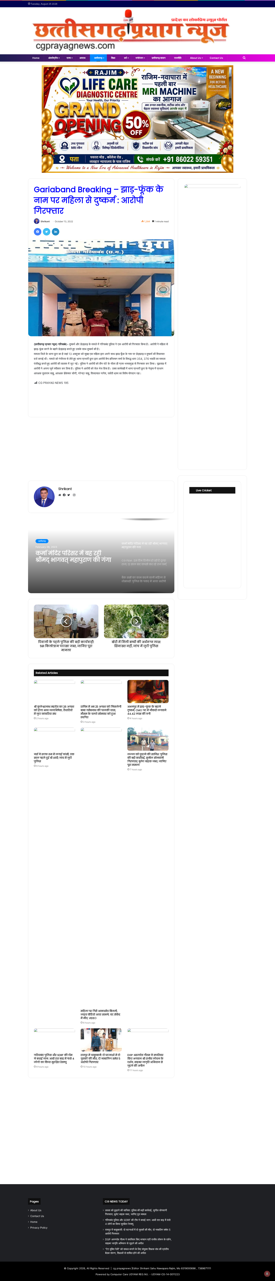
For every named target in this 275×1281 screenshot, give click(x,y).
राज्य (69, 57)
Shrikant (45, 221)
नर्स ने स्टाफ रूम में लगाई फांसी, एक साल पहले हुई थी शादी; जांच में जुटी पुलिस (54, 757)
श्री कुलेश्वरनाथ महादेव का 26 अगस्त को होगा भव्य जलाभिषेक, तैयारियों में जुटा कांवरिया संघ (54, 710)
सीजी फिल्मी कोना (45, 541)
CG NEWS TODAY (116, 1201)
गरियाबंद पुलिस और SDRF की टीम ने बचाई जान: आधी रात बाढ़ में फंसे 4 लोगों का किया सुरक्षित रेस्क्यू (54, 1058)
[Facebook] (37, 231)
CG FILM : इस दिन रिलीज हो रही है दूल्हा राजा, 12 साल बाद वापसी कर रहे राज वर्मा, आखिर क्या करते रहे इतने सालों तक (74, 556)
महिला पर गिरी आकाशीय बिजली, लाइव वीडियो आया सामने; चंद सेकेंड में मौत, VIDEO (100, 1014)
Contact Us (216, 57)
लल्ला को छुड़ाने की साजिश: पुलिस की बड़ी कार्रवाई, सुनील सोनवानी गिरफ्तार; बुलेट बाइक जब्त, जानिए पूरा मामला (147, 759)
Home (35, 57)
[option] (101, 556)
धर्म (125, 57)
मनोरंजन (139, 57)
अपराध (82, 57)
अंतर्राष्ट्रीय (53, 57)
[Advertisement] (101, 398)
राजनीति (177, 57)
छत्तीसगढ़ (98, 57)
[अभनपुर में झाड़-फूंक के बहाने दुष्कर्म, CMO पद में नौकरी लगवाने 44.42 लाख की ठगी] (148, 691)
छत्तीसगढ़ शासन (158, 57)
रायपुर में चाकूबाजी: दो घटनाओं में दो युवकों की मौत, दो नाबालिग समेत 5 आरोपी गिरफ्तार (100, 1058)
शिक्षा (113, 57)
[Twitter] (46, 231)
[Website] (60, 495)
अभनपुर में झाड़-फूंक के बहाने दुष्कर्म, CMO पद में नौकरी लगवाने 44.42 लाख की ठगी (146, 710)
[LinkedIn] (55, 231)
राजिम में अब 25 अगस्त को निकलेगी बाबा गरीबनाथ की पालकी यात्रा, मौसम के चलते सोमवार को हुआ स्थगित (101, 712)
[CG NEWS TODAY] (137, 30)
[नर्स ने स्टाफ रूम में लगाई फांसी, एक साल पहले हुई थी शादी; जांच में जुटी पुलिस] (54, 739)
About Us (195, 57)
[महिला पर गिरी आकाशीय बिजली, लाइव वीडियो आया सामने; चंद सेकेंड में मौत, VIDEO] (101, 867)
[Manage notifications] (267, 1274)
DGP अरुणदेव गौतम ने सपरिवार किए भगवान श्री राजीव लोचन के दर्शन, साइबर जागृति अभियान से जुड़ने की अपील (145, 1060)
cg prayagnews (122, 1268)
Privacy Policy (39, 1227)
